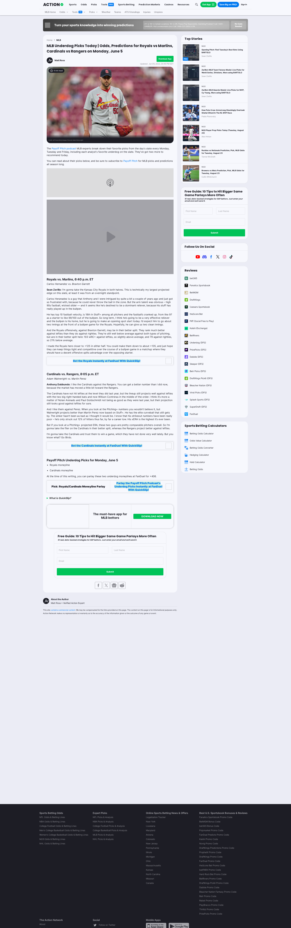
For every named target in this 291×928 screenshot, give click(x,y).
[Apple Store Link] (156, 926)
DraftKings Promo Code (210, 856)
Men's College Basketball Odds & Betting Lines (62, 830)
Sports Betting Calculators (206, 426)
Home (49, 40)
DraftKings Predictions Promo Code (216, 848)
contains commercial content (63, 610)
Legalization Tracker (156, 817)
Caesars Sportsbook (200, 307)
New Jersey (152, 843)
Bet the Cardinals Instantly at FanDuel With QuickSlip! (106, 445)
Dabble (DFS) (196, 356)
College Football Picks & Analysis (109, 826)
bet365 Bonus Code (209, 826)
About (42, 924)
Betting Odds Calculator (202, 433)
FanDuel (194, 414)
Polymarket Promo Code (211, 830)
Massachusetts (153, 865)
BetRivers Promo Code (210, 878)
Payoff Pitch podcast (64, 148)
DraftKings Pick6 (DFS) (201, 378)
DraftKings (195, 299)
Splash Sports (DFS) (200, 399)
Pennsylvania (152, 848)
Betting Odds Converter (201, 447)
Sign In (244, 4)
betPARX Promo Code (210, 870)
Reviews (191, 270)
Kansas (149, 870)
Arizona (149, 834)
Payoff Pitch (130, 160)
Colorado (150, 839)
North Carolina (153, 874)
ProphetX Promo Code (210, 852)
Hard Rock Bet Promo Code (212, 874)
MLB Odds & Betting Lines (52, 839)
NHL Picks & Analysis (103, 839)
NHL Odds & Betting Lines (52, 843)
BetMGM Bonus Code (209, 821)
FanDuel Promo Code (209, 861)
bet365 (193, 278)
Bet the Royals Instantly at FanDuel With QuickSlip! (106, 360)
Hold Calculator (197, 462)
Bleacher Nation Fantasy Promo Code (217, 891)
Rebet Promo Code (208, 900)
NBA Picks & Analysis (103, 821)
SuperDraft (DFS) (198, 406)
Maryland (150, 830)
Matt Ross (60, 60)
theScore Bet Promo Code (212, 865)
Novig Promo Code (208, 843)
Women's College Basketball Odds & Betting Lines (63, 834)
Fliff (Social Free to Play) (202, 321)
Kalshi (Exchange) (198, 328)
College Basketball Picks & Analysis (110, 830)
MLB (58, 40)
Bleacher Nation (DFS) (201, 385)
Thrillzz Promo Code (209, 909)
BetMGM (194, 292)
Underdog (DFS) (198, 342)
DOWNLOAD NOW (152, 516)
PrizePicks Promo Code (210, 913)
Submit (110, 571)
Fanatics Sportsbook (200, 285)
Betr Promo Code (207, 896)
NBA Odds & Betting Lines (52, 821)
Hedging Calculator (199, 455)
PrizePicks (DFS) (198, 349)
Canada (150, 883)
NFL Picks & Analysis (103, 817)
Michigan (150, 856)
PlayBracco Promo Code (211, 905)
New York (150, 821)
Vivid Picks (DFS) (198, 392)
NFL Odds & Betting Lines (52, 817)
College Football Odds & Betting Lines (57, 826)
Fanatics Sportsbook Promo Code (215, 817)
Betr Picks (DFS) (198, 371)
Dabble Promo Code (209, 887)
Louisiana (150, 826)
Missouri (150, 878)
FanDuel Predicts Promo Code (214, 834)
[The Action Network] (53, 4)
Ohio (148, 861)
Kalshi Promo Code (208, 839)
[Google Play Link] (179, 926)
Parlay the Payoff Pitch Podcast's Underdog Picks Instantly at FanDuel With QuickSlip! (138, 486)
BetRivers (194, 335)
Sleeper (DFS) (197, 364)
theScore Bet (196, 314)
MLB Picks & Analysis (103, 834)
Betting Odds (196, 469)
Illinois (149, 852)
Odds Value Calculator (201, 440)
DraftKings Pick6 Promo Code (214, 883)
